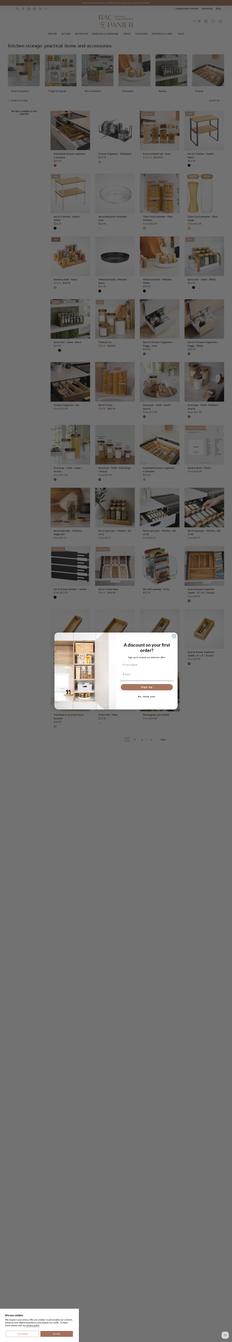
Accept (56, 1333)
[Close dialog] (174, 636)
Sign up (147, 687)
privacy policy (32, 1325)
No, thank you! (146, 697)
